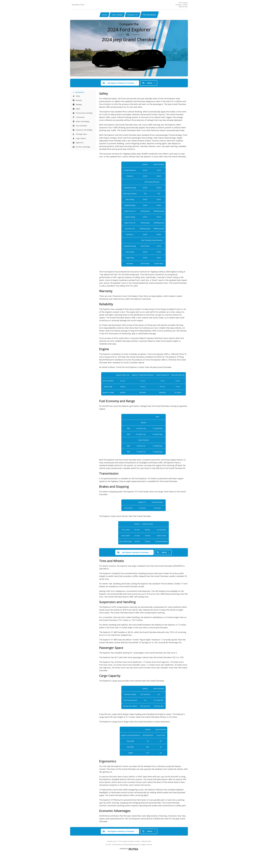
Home (104, 14)
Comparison (79, 92)
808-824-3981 (183, 7)
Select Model (117, 14)
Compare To (132, 14)
